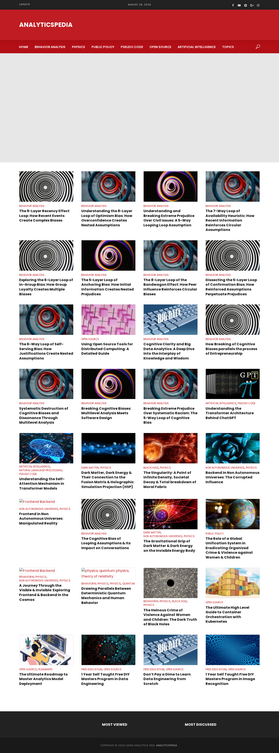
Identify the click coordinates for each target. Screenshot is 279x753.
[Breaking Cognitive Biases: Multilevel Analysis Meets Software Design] (108, 384)
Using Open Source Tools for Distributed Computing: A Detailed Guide (107, 349)
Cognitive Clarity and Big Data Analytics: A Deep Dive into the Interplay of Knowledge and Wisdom (168, 351)
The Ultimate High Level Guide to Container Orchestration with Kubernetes (227, 614)
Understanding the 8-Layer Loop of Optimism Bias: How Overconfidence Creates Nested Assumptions (106, 218)
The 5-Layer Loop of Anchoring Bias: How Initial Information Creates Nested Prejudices (107, 287)
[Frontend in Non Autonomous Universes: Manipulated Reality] (46, 502)
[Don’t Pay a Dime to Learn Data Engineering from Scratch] (170, 649)
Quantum (128, 583)
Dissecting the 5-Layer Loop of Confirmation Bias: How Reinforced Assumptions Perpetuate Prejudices (231, 287)
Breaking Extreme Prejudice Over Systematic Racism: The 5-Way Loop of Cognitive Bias (170, 415)
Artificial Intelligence (197, 47)
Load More (139, 697)
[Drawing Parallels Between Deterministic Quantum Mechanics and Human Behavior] (108, 573)
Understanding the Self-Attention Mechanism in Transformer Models (42, 484)
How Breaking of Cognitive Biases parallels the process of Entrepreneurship (231, 349)
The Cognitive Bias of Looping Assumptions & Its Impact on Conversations (106, 543)
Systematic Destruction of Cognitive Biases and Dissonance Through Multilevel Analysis (43, 415)
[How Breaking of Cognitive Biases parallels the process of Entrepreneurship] (233, 319)
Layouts (24, 4)
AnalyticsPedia (46, 25)
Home (23, 47)
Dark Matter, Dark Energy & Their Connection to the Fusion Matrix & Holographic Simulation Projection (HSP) (107, 479)
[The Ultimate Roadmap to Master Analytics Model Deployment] (46, 649)
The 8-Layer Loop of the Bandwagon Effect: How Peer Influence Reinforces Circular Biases (170, 287)
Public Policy (103, 47)
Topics (228, 47)
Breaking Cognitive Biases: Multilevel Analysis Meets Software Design (106, 413)
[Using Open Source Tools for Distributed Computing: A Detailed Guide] (108, 319)
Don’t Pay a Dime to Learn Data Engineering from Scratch (167, 679)
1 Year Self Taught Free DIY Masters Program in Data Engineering (105, 679)
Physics (78, 47)
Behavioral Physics (32, 577)
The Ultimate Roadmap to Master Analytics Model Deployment (43, 679)
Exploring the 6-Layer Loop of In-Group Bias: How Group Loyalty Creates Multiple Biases (46, 287)
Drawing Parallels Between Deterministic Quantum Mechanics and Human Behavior (106, 595)
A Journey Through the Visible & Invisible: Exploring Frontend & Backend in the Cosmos (44, 592)
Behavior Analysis (50, 47)
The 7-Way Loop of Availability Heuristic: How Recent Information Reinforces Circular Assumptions (230, 220)
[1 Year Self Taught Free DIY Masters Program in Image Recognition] (233, 649)
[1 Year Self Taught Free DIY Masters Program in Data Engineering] (108, 649)
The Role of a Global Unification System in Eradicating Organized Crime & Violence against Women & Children (229, 548)
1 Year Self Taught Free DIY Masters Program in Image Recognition (230, 679)
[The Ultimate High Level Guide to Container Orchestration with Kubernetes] (233, 583)
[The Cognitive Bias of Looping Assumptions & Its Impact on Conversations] (108, 514)
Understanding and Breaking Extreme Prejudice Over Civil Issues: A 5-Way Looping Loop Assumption (168, 218)
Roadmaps (45, 669)
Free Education (91, 669)
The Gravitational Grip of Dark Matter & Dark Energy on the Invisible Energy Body (169, 546)
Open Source (160, 47)
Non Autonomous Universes (225, 467)
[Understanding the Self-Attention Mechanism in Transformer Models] (46, 448)
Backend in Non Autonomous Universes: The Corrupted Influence (232, 477)
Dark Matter (90, 467)
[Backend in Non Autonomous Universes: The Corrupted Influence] (233, 448)
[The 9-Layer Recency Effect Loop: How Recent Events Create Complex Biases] (46, 186)
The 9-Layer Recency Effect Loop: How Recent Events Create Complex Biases (44, 216)
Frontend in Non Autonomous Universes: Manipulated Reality (41, 519)
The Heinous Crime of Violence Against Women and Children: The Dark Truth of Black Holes (170, 617)
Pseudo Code (132, 47)
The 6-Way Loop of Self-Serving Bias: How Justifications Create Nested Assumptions (46, 351)
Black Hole (150, 467)
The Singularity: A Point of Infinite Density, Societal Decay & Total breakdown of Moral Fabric (169, 479)
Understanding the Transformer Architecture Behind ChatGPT (230, 413)
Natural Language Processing (40, 470)
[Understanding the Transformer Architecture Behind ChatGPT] (233, 384)
